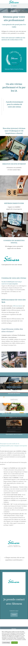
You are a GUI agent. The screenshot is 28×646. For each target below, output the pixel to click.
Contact (14, 614)
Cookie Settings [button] (6, 642)
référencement (17, 306)
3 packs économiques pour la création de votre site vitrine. (14, 104)
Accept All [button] (14, 642)
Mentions (14, 628)
